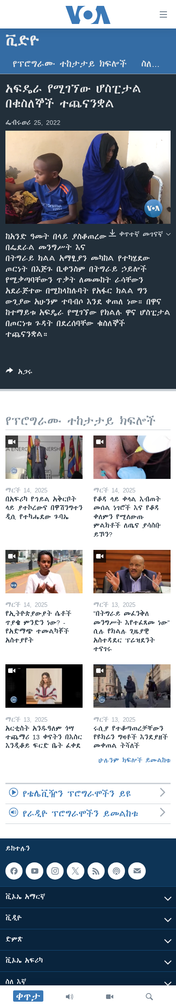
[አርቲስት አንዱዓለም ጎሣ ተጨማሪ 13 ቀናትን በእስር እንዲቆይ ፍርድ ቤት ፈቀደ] (44, 686)
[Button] (19, 373)
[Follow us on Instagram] (55, 871)
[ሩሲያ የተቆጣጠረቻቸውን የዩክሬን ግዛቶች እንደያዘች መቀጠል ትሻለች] (132, 686)
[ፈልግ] (149, 996)
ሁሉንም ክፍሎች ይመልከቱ (134, 760)
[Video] (109, 996)
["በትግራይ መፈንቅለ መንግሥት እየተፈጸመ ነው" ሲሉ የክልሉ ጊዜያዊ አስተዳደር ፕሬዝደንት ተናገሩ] (132, 571)
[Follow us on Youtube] (34, 871)
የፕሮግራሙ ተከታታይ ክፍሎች (70, 64)
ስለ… (150, 64)
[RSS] (96, 871)
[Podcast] (116, 871)
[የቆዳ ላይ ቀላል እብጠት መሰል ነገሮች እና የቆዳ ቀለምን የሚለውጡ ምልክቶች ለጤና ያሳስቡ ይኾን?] (132, 457)
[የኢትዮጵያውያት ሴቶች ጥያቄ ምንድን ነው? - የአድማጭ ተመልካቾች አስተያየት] (44, 571)
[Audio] (69, 996)
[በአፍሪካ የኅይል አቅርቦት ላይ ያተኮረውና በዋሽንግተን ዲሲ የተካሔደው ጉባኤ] (44, 457)
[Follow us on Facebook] (14, 871)
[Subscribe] (136, 871)
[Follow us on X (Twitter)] (75, 871)
